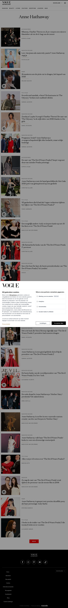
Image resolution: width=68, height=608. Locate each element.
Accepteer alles (58, 323)
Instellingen (43, 323)
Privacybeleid (6, 324)
